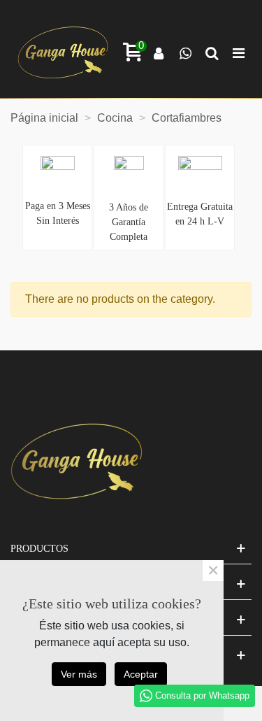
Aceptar (141, 674)
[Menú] (238, 52)
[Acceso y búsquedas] (158, 52)
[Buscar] (211, 52)
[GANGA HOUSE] (62, 52)
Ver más (79, 674)
